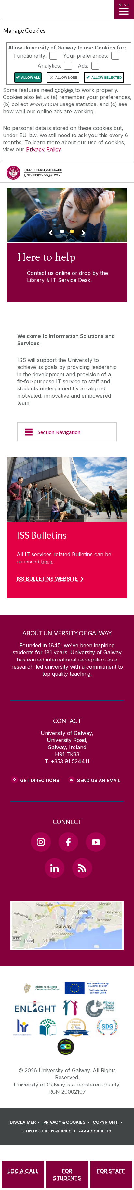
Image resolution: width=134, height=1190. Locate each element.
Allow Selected (106, 77)
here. (47, 561)
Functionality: (30, 55)
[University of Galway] (34, 174)
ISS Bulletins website (47, 578)
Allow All (30, 77)
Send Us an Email (98, 780)
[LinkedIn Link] (54, 868)
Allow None (66, 77)
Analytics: (49, 65)
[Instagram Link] (40, 842)
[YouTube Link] (95, 842)
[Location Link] (67, 945)
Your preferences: (85, 55)
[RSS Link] (82, 868)
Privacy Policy (43, 149)
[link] (65, 988)
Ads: (83, 65)
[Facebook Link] (68, 842)
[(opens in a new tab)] (67, 994)
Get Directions (40, 780)
